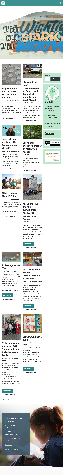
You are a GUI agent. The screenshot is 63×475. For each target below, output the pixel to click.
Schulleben (12, 118)
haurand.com (39, 471)
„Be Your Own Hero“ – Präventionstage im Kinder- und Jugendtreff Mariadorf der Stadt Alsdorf (31, 91)
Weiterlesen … (28, 243)
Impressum (8, 445)
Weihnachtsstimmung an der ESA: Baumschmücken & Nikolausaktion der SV (11, 349)
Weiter (8, 400)
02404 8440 (53, 115)
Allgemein (6, 118)
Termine (49, 133)
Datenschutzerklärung (12, 449)
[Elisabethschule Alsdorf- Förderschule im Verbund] (3, 3)
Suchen (47, 75)
